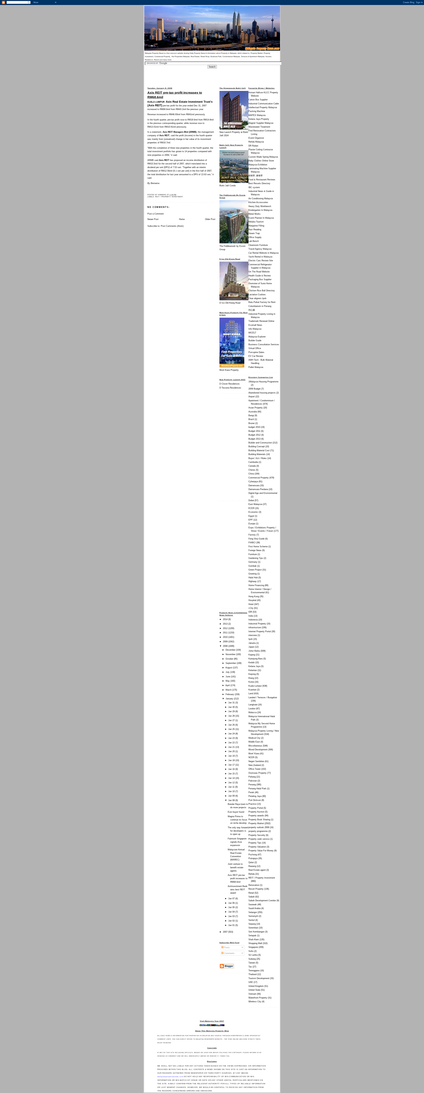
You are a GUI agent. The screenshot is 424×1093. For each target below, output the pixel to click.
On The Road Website (259, 271)
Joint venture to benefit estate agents (235, 867)
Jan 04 (231, 912)
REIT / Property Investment (169, 197)
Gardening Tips (255, 558)
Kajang (251, 654)
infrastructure (254, 627)
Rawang (252, 866)
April (227, 685)
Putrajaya (253, 858)
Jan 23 (231, 738)
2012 (225, 628)
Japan (251, 647)
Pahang (252, 777)
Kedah (251, 662)
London (251, 708)
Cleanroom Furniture (258, 245)
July (228, 672)
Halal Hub (253, 577)
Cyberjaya (253, 481)
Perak (251, 792)
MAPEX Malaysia (256, 115)
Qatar (251, 862)
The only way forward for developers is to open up (238, 830)
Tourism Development (258, 978)
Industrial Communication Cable (263, 103)
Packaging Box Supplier (259, 279)
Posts (226, 947)
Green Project (255, 569)
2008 (225, 646)
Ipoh (250, 639)
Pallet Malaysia (255, 367)
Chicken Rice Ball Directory (261, 290)
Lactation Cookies (257, 294)
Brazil (251, 419)
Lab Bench (253, 241)
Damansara (253, 485)
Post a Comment (155, 213)
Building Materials (256, 454)
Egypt (251, 516)
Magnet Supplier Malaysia (260, 123)
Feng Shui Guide (256, 538)
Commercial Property (258, 477)
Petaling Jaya (255, 796)
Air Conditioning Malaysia (260, 198)
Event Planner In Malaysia (261, 218)
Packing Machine (256, 111)
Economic (253, 512)
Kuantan (252, 689)
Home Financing (256, 585)
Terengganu (254, 970)
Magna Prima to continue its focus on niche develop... (238, 819)
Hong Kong (253, 596)
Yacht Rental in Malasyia (260, 256)
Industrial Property (257, 623)
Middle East (254, 741)
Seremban (253, 927)
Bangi (251, 415)
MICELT (252, 332)
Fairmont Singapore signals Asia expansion (237, 841)
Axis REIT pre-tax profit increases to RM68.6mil (174, 95)
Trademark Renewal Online (261, 321)
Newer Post (153, 219)
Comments (229, 953)
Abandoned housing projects (262, 392)
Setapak (252, 935)
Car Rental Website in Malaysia (263, 253)
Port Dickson (254, 800)
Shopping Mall (255, 943)
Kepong (252, 674)
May (228, 681)
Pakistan (252, 780)
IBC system (254, 187)
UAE (250, 982)
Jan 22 (231, 742)
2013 (225, 624)
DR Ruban (253, 145)
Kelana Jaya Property (258, 119)
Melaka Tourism (256, 221)
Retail (251, 893)
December (231, 650)
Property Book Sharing (259, 819)
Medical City (254, 738)
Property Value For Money (260, 850)
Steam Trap (254, 233)
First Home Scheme (258, 546)
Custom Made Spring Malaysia (263, 157)
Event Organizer (256, 138)
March (229, 690)
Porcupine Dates (256, 352)
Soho (250, 951)
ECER (251, 508)
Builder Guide (254, 340)
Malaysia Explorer (257, 336)
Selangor (252, 912)
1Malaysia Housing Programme (263, 381)
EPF (250, 520)
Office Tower (254, 769)
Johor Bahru (254, 651)
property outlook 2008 (258, 827)
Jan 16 (231, 769)
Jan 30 (231, 707)
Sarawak (252, 904)
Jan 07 (231, 898)
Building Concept (256, 446)
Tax (250, 966)
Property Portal (255, 808)
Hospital (252, 600)
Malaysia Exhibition (257, 164)
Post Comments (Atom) (172, 226)
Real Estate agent (257, 870)
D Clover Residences (229, 384)
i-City (250, 608)
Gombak (252, 566)
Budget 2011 (254, 431)
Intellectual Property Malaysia (262, 107)
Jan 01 (231, 925)
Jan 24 (231, 733)
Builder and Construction (260, 442)
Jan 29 (231, 711)
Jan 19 (231, 756)
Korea (251, 682)
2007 (225, 932)
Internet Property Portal (259, 631)
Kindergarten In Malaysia (260, 210)
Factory (252, 534)
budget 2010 (254, 427)
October (230, 659)
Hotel (250, 604)
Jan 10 (231, 791)
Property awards (256, 815)
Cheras (251, 470)
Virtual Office (254, 348)
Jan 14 (231, 778)
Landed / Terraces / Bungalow (262, 697)
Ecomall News (255, 325)
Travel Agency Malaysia (259, 249)
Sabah (251, 896)
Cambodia (253, 462)
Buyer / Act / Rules (257, 458)
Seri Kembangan (256, 931)
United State (254, 990)
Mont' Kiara (253, 753)
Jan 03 (231, 916)
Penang (252, 784)
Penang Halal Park (257, 788)
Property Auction (256, 812)
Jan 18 (231, 760)
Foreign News (255, 550)
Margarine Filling (256, 225)
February (230, 694)
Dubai (251, 500)
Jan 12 (231, 782)
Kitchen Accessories (258, 202)
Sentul (251, 920)
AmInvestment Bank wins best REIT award (237, 889)
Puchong (252, 854)
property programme (258, 831)
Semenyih (253, 916)
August (229, 667)
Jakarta (252, 643)
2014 (225, 619)
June (228, 676)
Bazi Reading (254, 229)
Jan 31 (231, 702)
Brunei (251, 423)
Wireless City (254, 1001)
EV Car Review (255, 356)
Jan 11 (231, 787)
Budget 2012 (254, 435)
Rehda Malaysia (256, 142)
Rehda (251, 874)
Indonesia (253, 619)
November (231, 654)
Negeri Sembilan (256, 761)
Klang (251, 678)
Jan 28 (231, 716)
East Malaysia (255, 504)
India (250, 616)
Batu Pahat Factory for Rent (261, 302)
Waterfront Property (257, 997)
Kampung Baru (255, 658)
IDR (250, 612)
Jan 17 (231, 765)
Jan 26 (231, 725)
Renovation (253, 885)
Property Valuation (257, 847)
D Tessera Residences (230, 388)
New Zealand (254, 765)
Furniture (252, 554)
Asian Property (255, 407)
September (231, 663)
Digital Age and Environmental (262, 493)
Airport (251, 396)
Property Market (256, 823)
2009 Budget (254, 389)
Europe (251, 523)
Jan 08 (231, 800)
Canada (252, 466)
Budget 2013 (254, 439)
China (251, 473)
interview (252, 635)
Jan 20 (231, 751)
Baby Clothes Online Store (261, 160)
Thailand (252, 974)
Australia (252, 411)
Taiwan (251, 962)
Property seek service (258, 839)
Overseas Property (257, 773)
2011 (225, 632)
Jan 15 (231, 773)
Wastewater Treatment (259, 127)
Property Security (256, 835)
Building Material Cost (258, 450)
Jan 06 (231, 903)
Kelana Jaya (254, 666)
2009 (225, 641)
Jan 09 (231, 796)
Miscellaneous (255, 745)
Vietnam (252, 994)
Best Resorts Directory (259, 183)
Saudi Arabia (254, 908)
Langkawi (252, 704)
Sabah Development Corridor (262, 900)
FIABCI (252, 542)
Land (250, 693)
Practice (252, 804)
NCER (251, 757)
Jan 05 (231, 907)
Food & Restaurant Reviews (261, 179)
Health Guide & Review (259, 275)
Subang (252, 959)
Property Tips (254, 843)
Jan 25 (231, 729)
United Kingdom (256, 986)
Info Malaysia (254, 329)
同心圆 (251, 310)
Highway (252, 581)
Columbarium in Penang (259, 306)
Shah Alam (253, 939)
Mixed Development (257, 749)
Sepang (252, 924)
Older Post (210, 219)
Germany (252, 562)
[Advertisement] (212, 76)
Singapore (253, 947)
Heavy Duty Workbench (259, 206)
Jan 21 (231, 747)
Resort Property (256, 889)
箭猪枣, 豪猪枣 (255, 175)
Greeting (252, 573)
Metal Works (254, 214)
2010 (225, 637)
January (230, 698)
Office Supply (255, 237)
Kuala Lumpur (255, 686)
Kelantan (252, 670)
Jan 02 (231, 920)
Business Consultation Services (263, 344)
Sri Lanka (253, 955)
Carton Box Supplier (258, 99)
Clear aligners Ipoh (257, 298)
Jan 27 (231, 720)
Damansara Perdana (258, 489)
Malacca (252, 712)
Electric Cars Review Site (260, 260)
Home (182, 219)
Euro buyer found (236, 812)
